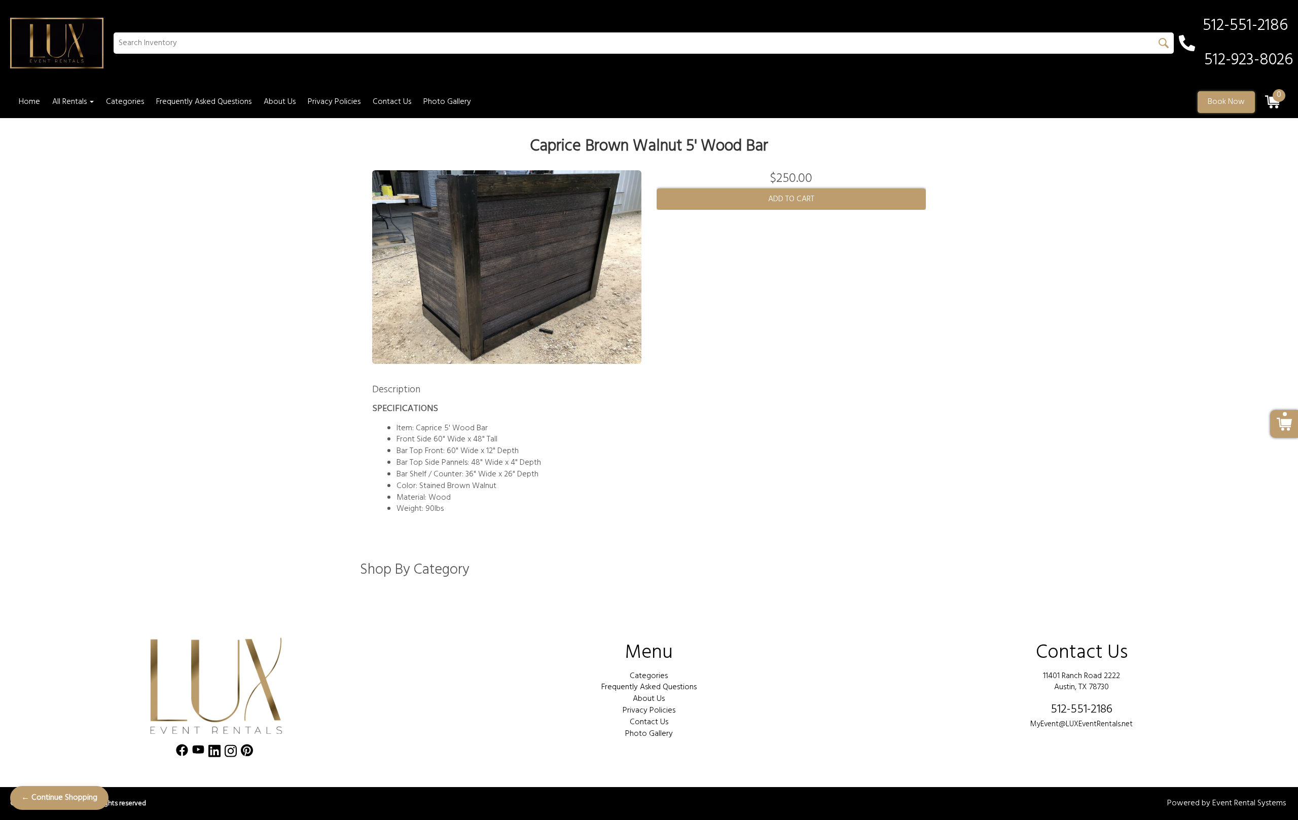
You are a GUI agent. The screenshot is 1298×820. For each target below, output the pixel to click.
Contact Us (392, 101)
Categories (125, 101)
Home (29, 101)
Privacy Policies (334, 101)
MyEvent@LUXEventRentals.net (1081, 724)
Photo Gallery (447, 101)
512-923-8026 (1248, 60)
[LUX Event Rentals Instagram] (231, 753)
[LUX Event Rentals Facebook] (182, 753)
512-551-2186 (1081, 709)
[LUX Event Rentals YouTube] (198, 753)
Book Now (1226, 101)
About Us (280, 101)
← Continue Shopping (59, 797)
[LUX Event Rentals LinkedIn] (214, 753)
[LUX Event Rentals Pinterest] (247, 753)
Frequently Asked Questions (203, 101)
